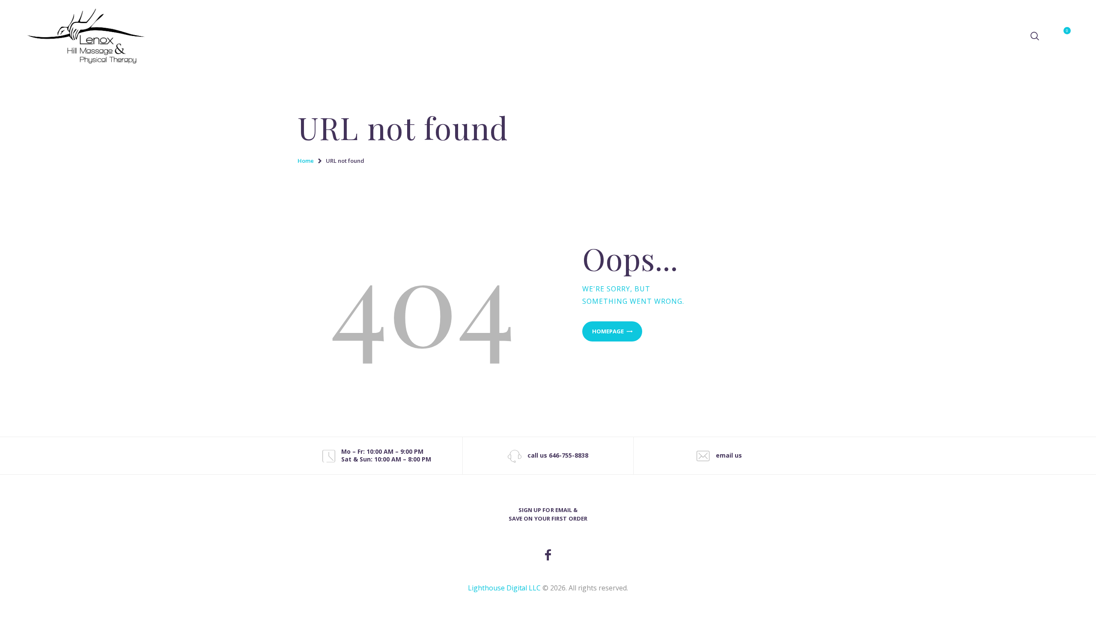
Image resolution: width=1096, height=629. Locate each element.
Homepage (608, 331)
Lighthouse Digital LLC (504, 588)
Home (306, 161)
